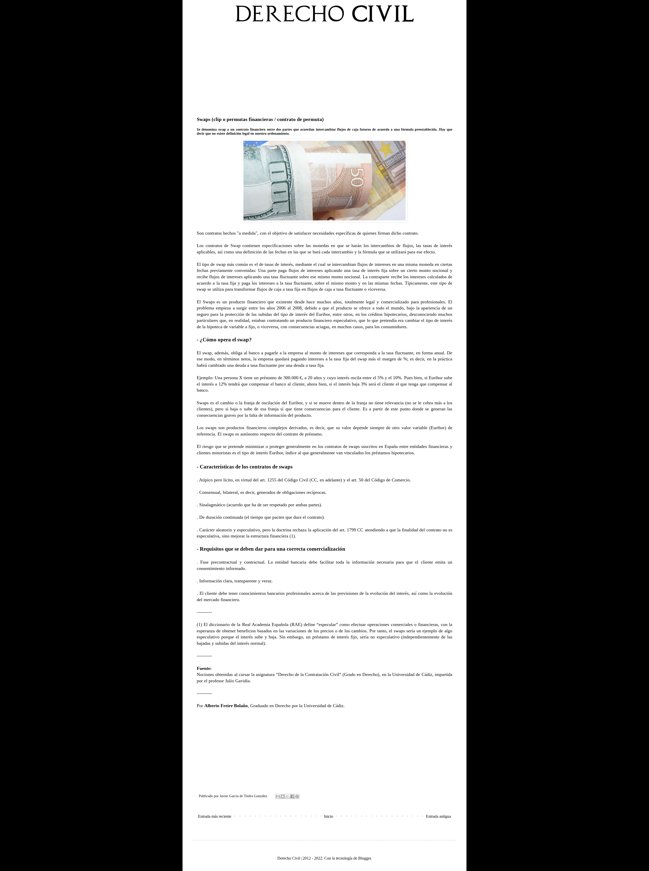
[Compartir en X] (287, 796)
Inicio (328, 816)
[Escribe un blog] (282, 796)
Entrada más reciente (214, 816)
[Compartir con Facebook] (292, 796)
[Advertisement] (324, 68)
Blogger (364, 858)
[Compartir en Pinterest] (297, 796)
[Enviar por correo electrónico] (277, 796)
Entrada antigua (438, 816)
